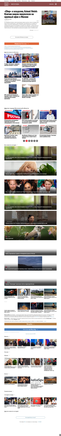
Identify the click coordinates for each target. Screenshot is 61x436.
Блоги (6, 374)
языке (35, 321)
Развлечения (8, 391)
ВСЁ (25, 421)
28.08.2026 (51, 4)
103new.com (52, 316)
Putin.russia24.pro (7, 338)
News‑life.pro (18, 0)
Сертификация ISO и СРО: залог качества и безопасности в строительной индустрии (17, 47)
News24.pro (6, 375)
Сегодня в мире (8, 394)
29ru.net (5, 301)
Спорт (29, 0)
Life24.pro (5, 357)
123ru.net (55, 0)
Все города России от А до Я (30, 417)
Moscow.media (12, 0)
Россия (6, 352)
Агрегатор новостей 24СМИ (30, 333)
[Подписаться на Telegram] (52, 1)
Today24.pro (6, 396)
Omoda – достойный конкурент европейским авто (12, 46)
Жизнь (6, 355)
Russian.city (6, 0)
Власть (6, 336)
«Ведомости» (6, 20)
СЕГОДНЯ (39, 421)
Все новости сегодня (10, 145)
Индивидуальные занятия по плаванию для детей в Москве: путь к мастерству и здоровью (18, 48)
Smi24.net (37, 316)
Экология (33, 0)
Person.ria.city (24, 0)
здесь (45, 321)
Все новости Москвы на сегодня (21, 37)
